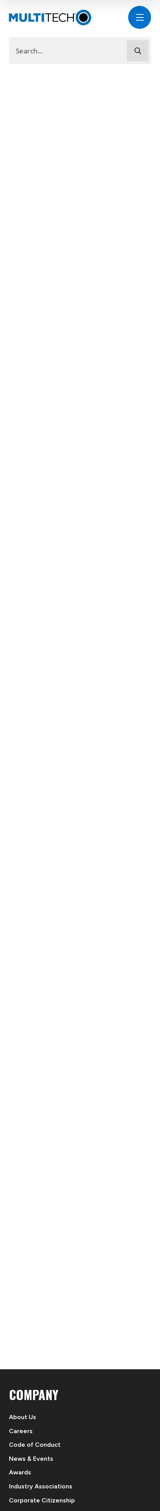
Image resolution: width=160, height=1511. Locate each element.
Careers (21, 1431)
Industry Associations (40, 1486)
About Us (22, 1417)
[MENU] (139, 17)
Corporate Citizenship (42, 1500)
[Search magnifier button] (137, 51)
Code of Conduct (35, 1444)
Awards (20, 1472)
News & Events (31, 1458)
